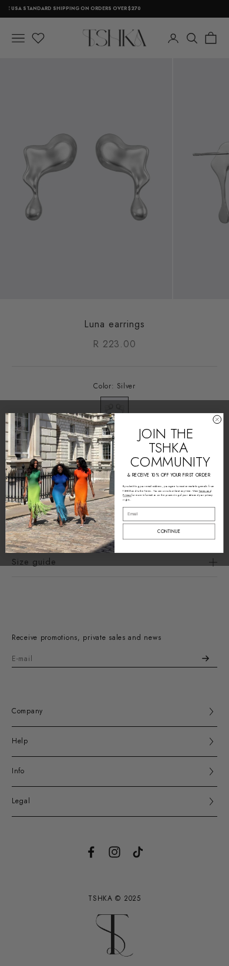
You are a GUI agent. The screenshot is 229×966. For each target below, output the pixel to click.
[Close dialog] (217, 419)
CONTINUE (168, 531)
